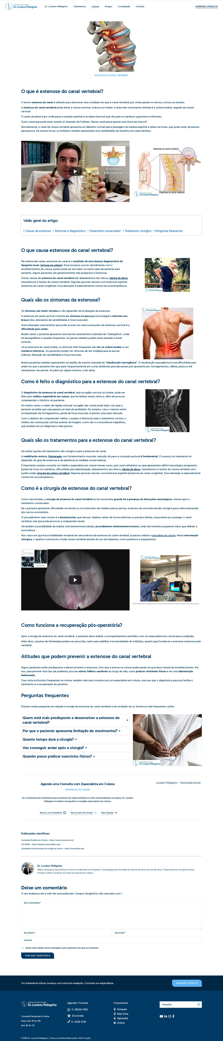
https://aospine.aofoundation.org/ (46, 844)
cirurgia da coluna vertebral (53, 473)
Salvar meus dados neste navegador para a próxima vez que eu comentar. (62, 948)
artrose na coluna (51, 265)
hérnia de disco (119, 278)
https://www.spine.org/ (74, 848)
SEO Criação (85, 1038)
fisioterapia (55, 456)
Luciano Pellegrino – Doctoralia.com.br (178, 782)
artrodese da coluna (163, 535)
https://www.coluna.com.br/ (61, 840)
